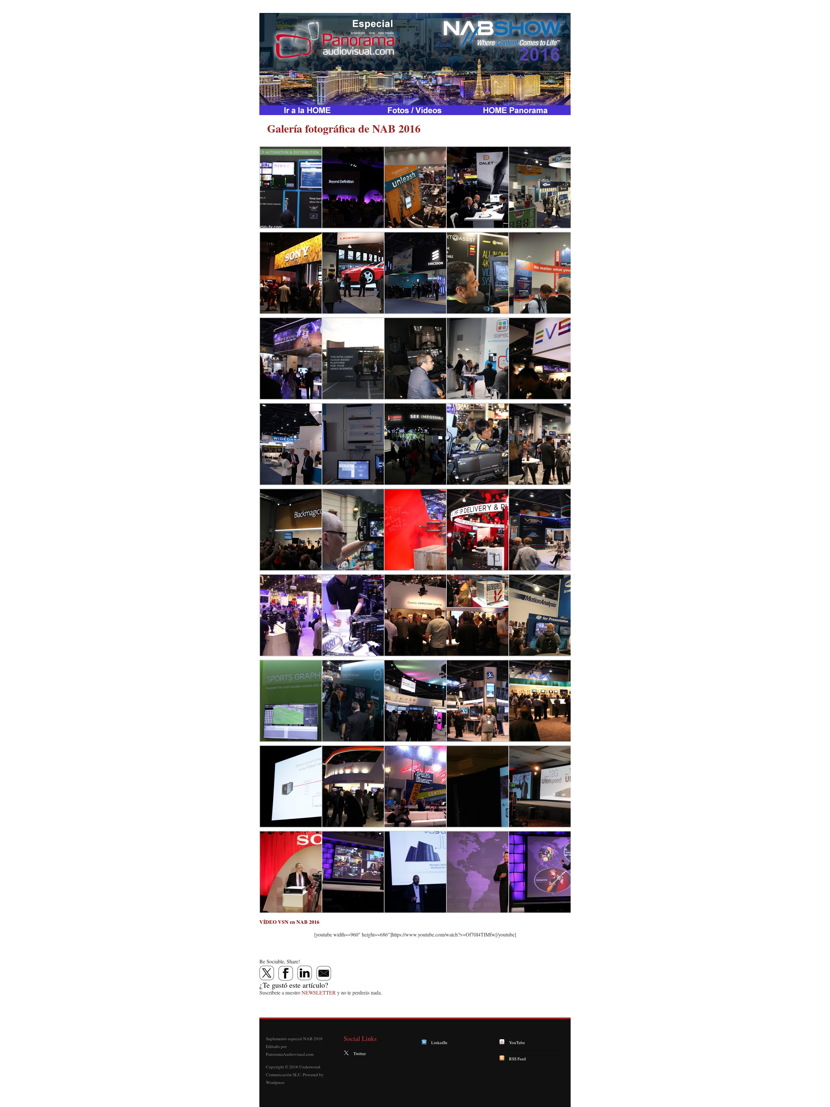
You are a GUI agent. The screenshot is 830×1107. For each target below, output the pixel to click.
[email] (323, 973)
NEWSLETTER (319, 992)
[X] (267, 973)
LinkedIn (439, 1042)
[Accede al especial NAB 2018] (311, 110)
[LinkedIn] (305, 973)
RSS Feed (517, 1059)
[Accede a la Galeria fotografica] (415, 110)
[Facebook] (286, 973)
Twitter (359, 1053)
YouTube (517, 1042)
